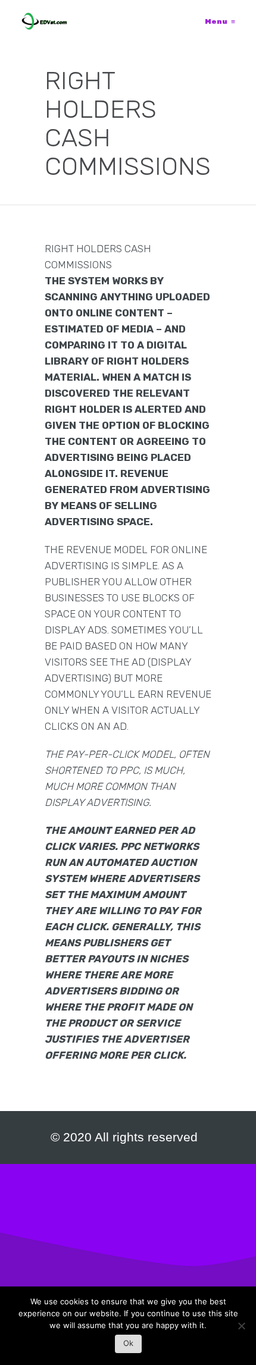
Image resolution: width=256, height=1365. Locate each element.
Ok (128, 1343)
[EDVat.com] (44, 21)
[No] (241, 1329)
